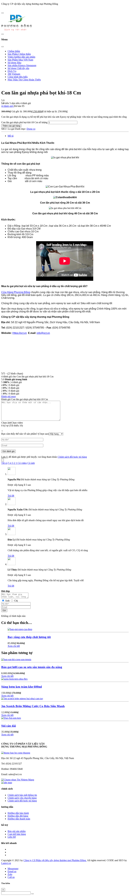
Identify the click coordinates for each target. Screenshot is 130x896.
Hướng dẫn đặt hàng (18, 816)
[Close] (2, 46)
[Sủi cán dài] (11, 718)
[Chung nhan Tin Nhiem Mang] (17, 779)
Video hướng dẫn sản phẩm (21, 57)
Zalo (10, 874)
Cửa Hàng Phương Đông (15, 292)
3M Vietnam (14, 74)
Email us (12, 871)
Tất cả (4, 463)
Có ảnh (31, 463)
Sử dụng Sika (14, 62)
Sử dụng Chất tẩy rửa (18, 68)
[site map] (6, 782)
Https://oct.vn (19, 333)
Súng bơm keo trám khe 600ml (21, 686)
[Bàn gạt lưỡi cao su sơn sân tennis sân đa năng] (16, 659)
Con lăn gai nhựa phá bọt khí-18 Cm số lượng (24, 122)
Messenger (13, 868)
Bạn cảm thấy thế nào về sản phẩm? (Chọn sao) (25, 433)
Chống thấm (14, 51)
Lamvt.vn (6, 863)
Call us (11, 877)
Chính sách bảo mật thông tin (22, 795)
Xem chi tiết (14, 646)
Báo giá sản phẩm (17, 831)
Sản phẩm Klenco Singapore (22, 65)
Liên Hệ (12, 837)
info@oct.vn (43, 333)
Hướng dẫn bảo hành (18, 813)
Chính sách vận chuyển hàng (22, 798)
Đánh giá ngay (8, 396)
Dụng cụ (31, 128)
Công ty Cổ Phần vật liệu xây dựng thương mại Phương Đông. (55, 860)
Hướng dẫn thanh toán (19, 818)
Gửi (4, 610)
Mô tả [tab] (10, 135)
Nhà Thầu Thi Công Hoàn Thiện (24, 79)
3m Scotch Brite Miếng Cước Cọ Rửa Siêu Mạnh (33, 706)
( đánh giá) (7, 106)
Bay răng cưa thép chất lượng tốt (29, 637)
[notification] (15, 752)
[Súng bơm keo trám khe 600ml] (14, 679)
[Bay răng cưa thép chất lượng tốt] (20, 629)
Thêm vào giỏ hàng (11, 126)
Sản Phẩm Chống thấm (19, 54)
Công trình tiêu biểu (18, 76)
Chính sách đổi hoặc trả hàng (72, 457)
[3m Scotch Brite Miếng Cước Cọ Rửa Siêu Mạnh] (22, 698)
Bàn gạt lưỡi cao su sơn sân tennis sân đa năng (31, 667)
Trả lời (11, 495)
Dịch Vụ (12, 71)
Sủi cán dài (8, 725)
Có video (22, 463)
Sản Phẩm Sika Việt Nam (20, 59)
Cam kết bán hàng (17, 834)
